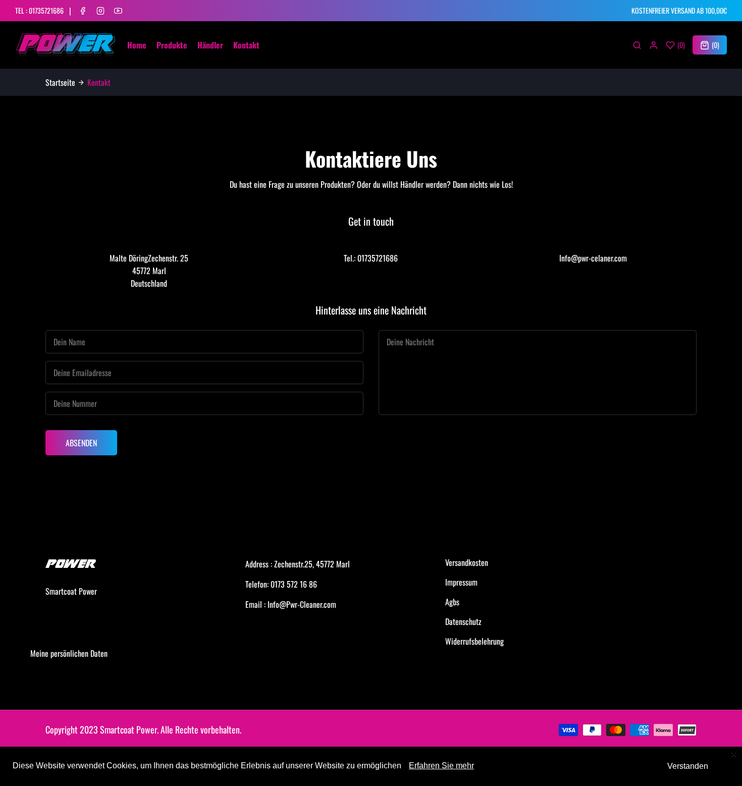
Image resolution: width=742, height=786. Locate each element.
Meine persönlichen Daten (69, 653)
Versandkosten (466, 562)
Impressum (461, 582)
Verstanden (687, 766)
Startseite (60, 82)
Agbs (452, 602)
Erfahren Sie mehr (441, 765)
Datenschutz (463, 621)
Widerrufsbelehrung (474, 641)
